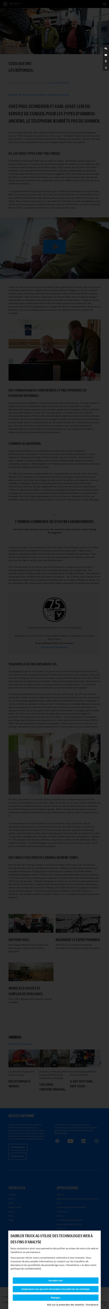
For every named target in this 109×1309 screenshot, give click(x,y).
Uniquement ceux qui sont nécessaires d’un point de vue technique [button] (55, 1289)
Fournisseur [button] (92, 1304)
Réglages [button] (55, 1297)
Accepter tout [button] (56, 1280)
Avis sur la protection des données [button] (65, 1304)
